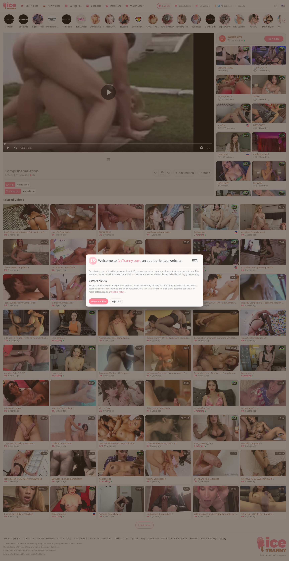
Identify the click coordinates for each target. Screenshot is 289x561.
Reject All (116, 301)
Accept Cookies (98, 301)
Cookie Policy (118, 291)
